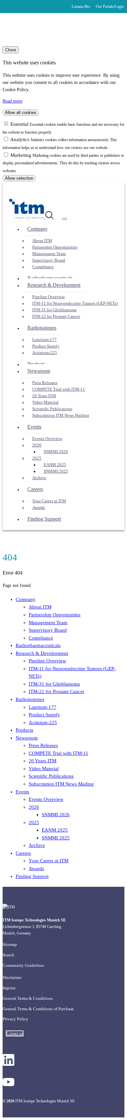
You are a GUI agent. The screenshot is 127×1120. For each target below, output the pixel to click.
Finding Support (44, 519)
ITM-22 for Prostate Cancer (56, 316)
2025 (36, 458)
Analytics (20, 139)
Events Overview (47, 438)
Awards (38, 507)
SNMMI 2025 (56, 471)
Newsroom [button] (38, 371)
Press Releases (44, 383)
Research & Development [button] (53, 285)
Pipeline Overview (48, 297)
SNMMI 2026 (56, 451)
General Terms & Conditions (28, 998)
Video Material (45, 402)
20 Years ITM (44, 396)
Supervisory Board (48, 260)
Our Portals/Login (110, 6)
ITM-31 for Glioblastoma (54, 310)
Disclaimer (12, 977)
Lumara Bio (81, 6)
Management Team (49, 254)
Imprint (9, 987)
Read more (12, 101)
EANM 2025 (55, 465)
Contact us (15, 1033)
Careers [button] (35, 489)
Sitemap (10, 944)
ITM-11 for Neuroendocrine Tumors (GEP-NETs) (75, 303)
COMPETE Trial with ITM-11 (58, 389)
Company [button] (37, 229)
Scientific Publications (52, 409)
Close (10, 49)
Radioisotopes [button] (41, 328)
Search (8, 954)
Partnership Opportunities (55, 247)
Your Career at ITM (49, 501)
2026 (36, 445)
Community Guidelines (23, 965)
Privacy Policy (15, 1018)
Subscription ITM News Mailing (60, 415)
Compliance (43, 267)
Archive (39, 478)
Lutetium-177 (44, 339)
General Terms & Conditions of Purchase (38, 1008)
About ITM (42, 240)
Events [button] (34, 427)
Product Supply (46, 346)
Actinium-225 (44, 352)
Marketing (21, 155)
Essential (20, 124)
